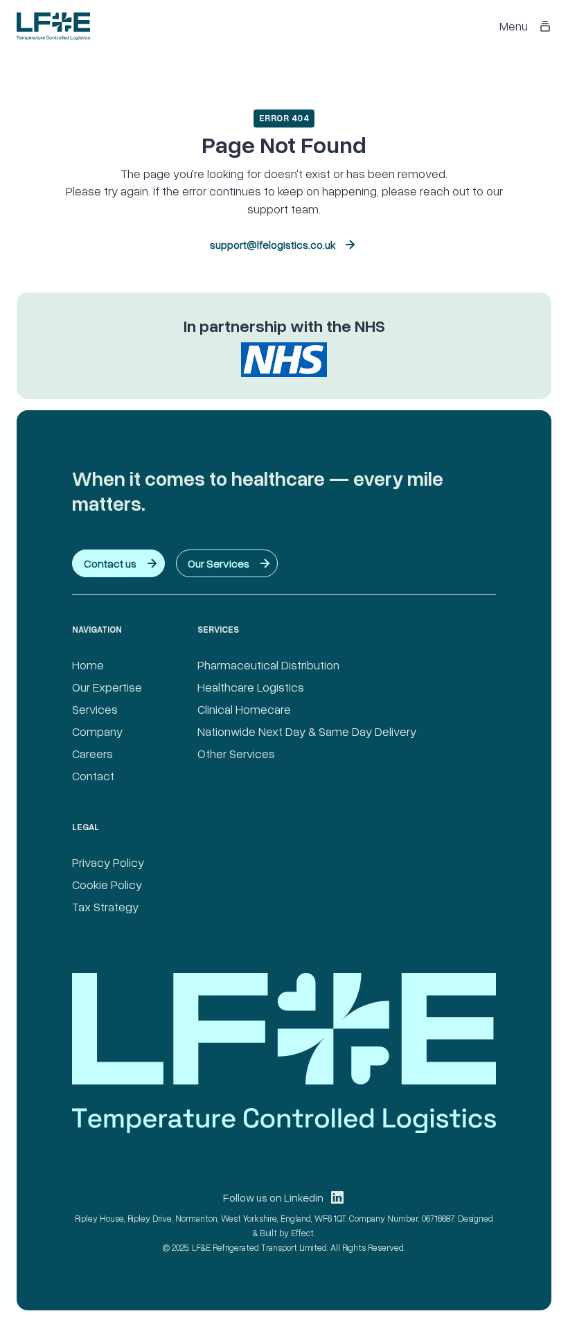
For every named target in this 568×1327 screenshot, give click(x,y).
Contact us (110, 563)
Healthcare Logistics (250, 686)
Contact (93, 775)
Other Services (236, 753)
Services (95, 709)
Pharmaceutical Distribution (268, 664)
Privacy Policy (108, 862)
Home (88, 664)
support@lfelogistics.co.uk (273, 245)
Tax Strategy (105, 906)
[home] (53, 26)
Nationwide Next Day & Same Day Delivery (306, 731)
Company (97, 731)
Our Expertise (107, 686)
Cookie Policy (107, 884)
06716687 (438, 1218)
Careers (92, 753)
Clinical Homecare (244, 709)
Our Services (218, 563)
